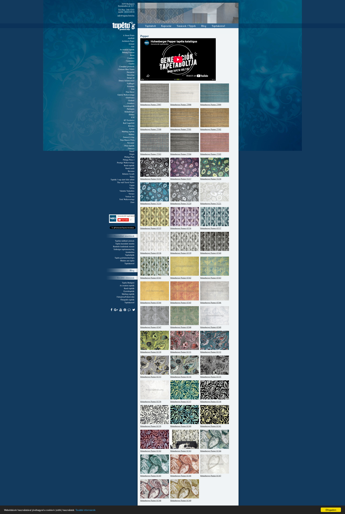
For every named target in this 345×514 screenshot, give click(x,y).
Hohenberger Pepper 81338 (210, 401)
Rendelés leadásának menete (123, 246)
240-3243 (130, 9)
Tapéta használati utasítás (124, 243)
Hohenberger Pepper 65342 (180, 278)
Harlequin (130, 109)
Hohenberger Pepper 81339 (150, 426)
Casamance (130, 61)
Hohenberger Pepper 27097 (150, 104)
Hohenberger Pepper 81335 (210, 376)
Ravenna (131, 171)
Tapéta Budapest (128, 282)
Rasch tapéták (129, 165)
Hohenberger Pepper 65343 (210, 278)
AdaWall (131, 38)
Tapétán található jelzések (124, 240)
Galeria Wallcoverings (126, 94)
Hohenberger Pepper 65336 (180, 228)
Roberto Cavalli (128, 174)
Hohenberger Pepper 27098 (180, 104)
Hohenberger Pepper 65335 (150, 228)
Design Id (130, 77)
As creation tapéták (127, 49)
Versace (131, 193)
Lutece (131, 128)
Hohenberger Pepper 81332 (210, 352)
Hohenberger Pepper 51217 (180, 179)
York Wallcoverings (126, 199)
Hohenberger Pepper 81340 (180, 426)
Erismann (130, 86)
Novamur (130, 142)
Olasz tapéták (129, 145)
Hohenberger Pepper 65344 (150, 302)
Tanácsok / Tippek (186, 25)
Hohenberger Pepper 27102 (210, 129)
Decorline (130, 75)
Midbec (131, 134)
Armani (131, 44)
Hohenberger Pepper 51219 (150, 203)
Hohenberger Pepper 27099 (210, 104)
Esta (132, 89)
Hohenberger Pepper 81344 (210, 451)
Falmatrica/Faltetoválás (125, 297)
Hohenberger (129, 111)
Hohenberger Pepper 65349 (210, 327)
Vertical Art (129, 196)
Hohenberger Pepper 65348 (180, 327)
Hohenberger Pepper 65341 (150, 278)
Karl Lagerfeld (128, 123)
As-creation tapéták (127, 285)
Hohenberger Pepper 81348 (150, 500)
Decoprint (130, 72)
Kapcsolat (166, 25)
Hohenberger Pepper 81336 (150, 401)
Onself (131, 151)
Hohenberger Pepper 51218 (210, 179)
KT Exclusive (129, 120)
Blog (203, 25)
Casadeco (130, 58)
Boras (132, 55)
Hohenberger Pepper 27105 (210, 154)
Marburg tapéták (128, 131)
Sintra (132, 176)
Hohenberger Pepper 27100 (150, 129)
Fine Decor (130, 92)
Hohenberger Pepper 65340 (210, 253)
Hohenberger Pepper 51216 (150, 179)
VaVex (131, 188)
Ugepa (132, 185)
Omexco (131, 148)
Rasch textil (129, 168)
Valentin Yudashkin (127, 191)
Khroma (131, 126)
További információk (85, 510)
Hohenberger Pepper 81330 (150, 352)
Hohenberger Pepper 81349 (180, 500)
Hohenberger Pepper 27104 (180, 154)
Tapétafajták (129, 255)
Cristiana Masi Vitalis (126, 69)
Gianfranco (130, 97)
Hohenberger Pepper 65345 (180, 302)
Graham (131, 100)
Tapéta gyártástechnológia (124, 257)
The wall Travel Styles (125, 182)
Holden (131, 114)
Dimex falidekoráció (126, 80)
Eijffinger (130, 83)
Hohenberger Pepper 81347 (210, 475)
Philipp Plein (129, 157)
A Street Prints (128, 35)
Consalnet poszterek (126, 66)
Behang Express (128, 52)
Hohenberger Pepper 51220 (180, 203)
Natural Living (128, 137)
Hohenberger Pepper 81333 (150, 376)
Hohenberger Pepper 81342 (150, 451)
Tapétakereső (218, 25)
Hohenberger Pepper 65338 (150, 253)
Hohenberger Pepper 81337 (180, 401)
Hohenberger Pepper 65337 (210, 228)
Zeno (132, 202)
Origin (131, 154)
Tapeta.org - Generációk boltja (123, 26)
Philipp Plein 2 (128, 159)
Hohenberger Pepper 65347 (150, 327)
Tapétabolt (150, 25)
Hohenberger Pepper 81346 (180, 475)
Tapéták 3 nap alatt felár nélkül (122, 179)
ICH (132, 117)
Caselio (131, 63)
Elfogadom (331, 509)
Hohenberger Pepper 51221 (210, 203)
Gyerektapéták (128, 106)
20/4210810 (129, 11)
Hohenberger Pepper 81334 (180, 376)
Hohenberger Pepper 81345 (150, 475)
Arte (132, 46)
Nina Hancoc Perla (127, 140)
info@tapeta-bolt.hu (126, 15)
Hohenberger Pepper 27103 (150, 154)
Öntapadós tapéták (127, 299)
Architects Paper (128, 41)
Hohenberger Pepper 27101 (180, 129)
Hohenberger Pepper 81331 (180, 352)
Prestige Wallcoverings (125, 162)
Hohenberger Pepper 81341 (210, 426)
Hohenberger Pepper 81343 (180, 451)
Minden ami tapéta (127, 260)
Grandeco (130, 103)
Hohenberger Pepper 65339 (180, 253)
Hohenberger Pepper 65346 (210, 302)
